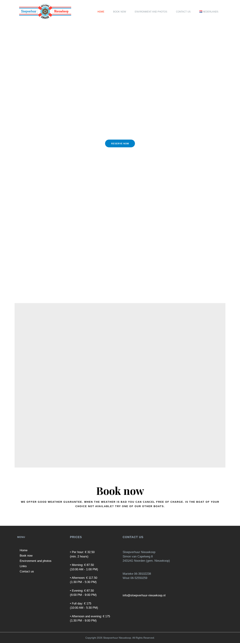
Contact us (27, 571)
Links (23, 566)
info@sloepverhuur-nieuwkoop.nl (144, 595)
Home (23, 550)
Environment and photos (35, 561)
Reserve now (120, 143)
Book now (26, 555)
